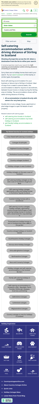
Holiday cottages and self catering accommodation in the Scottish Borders (19, 270)
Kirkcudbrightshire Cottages (19, 251)
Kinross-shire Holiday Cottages (19, 245)
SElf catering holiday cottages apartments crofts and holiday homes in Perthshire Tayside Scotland (19, 191)
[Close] (36, 3)
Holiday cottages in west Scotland (19, 166)
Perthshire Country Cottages (19, 154)
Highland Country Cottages (19, 149)
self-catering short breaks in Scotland (18, 116)
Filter (11, 41)
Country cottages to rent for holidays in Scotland (19, 315)
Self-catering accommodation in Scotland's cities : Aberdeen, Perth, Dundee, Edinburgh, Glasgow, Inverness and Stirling (19, 288)
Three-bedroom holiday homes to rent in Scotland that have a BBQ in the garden (19, 223)
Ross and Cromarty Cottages (19, 262)
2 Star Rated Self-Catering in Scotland (19, 137)
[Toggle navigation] (36, 10)
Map (28, 41)
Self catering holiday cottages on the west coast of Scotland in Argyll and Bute (19, 181)
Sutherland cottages (19, 303)
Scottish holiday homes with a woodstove (19, 200)
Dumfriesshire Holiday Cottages (19, 239)
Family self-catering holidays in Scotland (19, 279)
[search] (24, 10)
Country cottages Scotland (19, 160)
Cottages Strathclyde (19, 143)
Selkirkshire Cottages (19, 297)
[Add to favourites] (27, 11)
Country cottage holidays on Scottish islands (19, 232)
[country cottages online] (9, 10)
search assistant (17, 75)
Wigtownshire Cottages (19, 309)
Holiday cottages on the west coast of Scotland (19, 173)
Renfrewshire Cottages (19, 256)
